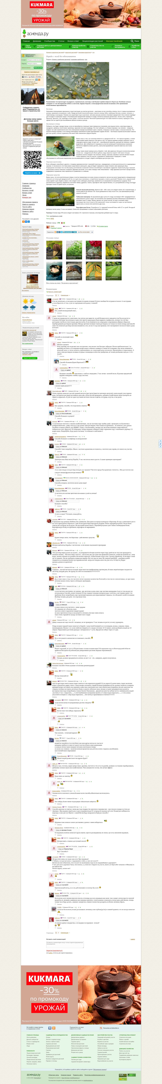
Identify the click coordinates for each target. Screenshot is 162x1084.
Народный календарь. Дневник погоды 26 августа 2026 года (30, 230)
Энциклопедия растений (92, 41)
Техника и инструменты (120, 46)
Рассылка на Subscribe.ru (111, 1028)
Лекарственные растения (34, 1059)
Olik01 (52, 218)
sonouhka (54, 519)
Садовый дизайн (102, 1052)
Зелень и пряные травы (52, 1041)
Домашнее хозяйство (126, 1048)
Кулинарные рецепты (125, 1059)
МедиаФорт (37, 1078)
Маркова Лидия (59, 827)
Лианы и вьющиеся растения (79, 1046)
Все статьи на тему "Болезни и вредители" (62, 283)
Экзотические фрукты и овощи (80, 1048)
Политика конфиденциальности (94, 1075)
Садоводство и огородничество (57, 1035)
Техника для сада (76, 1059)
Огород (48, 1037)
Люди (24, 195)
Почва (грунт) (50, 1056)
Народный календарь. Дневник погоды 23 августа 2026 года (30, 264)
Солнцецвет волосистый (29, 330)
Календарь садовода (33, 1055)
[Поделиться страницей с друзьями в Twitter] (61, 232)
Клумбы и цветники (103, 1039)
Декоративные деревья (77, 1037)
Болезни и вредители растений (55, 1059)
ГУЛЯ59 (59, 907)
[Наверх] (160, 441)
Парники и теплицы (51, 1061)
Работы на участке (124, 1051)
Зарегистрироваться (54, 951)
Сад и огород (28, 46)
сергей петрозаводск (60, 436)
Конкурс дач (26, 197)
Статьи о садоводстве (33, 1041)
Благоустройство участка (79, 46)
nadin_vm (54, 763)
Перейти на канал (31, 173)
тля (93, 52)
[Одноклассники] (23, 222)
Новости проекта (28, 204)
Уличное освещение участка (106, 1050)
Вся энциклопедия (27, 343)
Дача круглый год (124, 1053)
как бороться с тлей (56, 216)
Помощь (25, 214)
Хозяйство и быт (136, 46)
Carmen (57, 444)
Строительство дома (125, 1037)
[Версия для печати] (92, 232)
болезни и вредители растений (55, 52)
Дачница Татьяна (57, 807)
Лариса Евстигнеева (57, 663)
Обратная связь (54, 1075)
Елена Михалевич (64, 359)
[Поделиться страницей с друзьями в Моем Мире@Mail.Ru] (59, 232)
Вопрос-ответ (73, 41)
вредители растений (71, 52)
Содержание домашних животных (128, 1055)
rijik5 (56, 586)
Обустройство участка (105, 1035)
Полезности (31, 1051)
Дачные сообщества (32, 1039)
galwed (54, 316)
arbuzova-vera (56, 543)
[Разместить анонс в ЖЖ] (74, 232)
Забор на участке (102, 1048)
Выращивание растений (53, 1046)
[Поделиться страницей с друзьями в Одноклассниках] (55, 232)
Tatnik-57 (57, 454)
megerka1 (57, 381)
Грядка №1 (25, 240)
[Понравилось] (83, 299)
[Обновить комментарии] (160, 443)
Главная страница (29, 183)
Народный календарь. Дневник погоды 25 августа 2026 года (30, 244)
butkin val (57, 509)
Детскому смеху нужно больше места (33, 120)
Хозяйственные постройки (126, 1041)
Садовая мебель (102, 1056)
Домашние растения (77, 1050)
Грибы (47, 1052)
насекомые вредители (84, 52)
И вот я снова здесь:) (27, 261)
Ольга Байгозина (56, 391)
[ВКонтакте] (26, 222)
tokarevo (54, 681)
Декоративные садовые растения (82, 1035)
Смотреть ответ (26, 354)
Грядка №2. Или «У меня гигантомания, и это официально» (31, 234)
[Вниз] (160, 446)
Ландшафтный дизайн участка (106, 1037)
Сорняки (48, 1050)
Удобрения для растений (53, 1054)
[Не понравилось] (82, 299)
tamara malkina (56, 791)
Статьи (61, 41)
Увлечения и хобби (124, 1057)
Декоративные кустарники (78, 1039)
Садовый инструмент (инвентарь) (80, 1061)
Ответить (54, 305)
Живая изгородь (102, 1046)
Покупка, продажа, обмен (34, 1061)
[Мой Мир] (29, 222)
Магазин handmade (114, 41)
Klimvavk (54, 421)
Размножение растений (52, 1048)
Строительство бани (125, 1043)
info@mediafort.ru (88, 1080)
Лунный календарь (32, 1057)
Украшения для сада (103, 1059)
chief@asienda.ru (74, 1078)
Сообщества (49, 41)
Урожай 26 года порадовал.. (29, 237)
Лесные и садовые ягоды (53, 1039)
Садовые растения (51, 1043)
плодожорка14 (59, 478)
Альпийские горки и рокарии (106, 1043)
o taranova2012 (64, 367)
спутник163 (55, 299)
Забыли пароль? (26, 67)
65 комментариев (103, 226)
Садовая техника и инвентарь (81, 1057)
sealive (56, 874)
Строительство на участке (97, 46)
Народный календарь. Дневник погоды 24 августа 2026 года (30, 248)
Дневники (37, 41)
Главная (26, 41)
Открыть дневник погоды (28, 312)
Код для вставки (85, 232)
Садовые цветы (75, 1041)
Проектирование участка (104, 1054)
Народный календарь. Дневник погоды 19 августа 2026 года (30, 253)
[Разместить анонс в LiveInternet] (67, 232)
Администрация (28, 209)
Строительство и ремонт (127, 1035)
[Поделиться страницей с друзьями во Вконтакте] (57, 232)
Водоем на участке (103, 1041)
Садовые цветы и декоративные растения (49, 46)
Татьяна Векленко (27, 319)
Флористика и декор (77, 1052)
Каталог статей (27, 190)
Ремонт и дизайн (124, 1039)
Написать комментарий (54, 291)
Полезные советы (32, 1064)
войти (50, 953)
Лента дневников (31, 1037)
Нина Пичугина (66, 1078)
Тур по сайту (27, 207)
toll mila (57, 602)
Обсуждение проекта (30, 202)
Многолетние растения (77, 1043)
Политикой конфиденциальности (29, 83)
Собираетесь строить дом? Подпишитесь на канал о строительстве (31, 109)
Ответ (62, 370)
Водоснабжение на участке (105, 1061)
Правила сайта (27, 211)
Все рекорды (25, 290)
